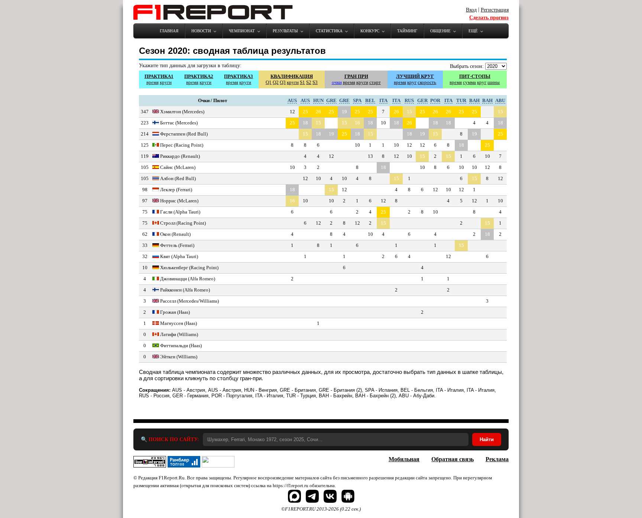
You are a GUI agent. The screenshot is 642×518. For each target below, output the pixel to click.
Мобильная (404, 459)
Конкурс (369, 31)
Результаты (285, 31)
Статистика (329, 31)
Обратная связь (452, 459)
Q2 (276, 82)
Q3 (283, 82)
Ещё (473, 31)
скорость (427, 82)
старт (375, 82)
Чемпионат (242, 31)
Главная (169, 31)
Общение (440, 31)
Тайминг (407, 31)
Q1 (269, 82)
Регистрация (495, 10)
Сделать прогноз (489, 17)
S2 (308, 82)
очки (337, 82)
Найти (487, 439)
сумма (469, 82)
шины (493, 82)
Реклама (497, 459)
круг (411, 82)
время (152, 82)
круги (166, 82)
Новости (201, 31)
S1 (302, 82)
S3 (315, 82)
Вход (471, 10)
